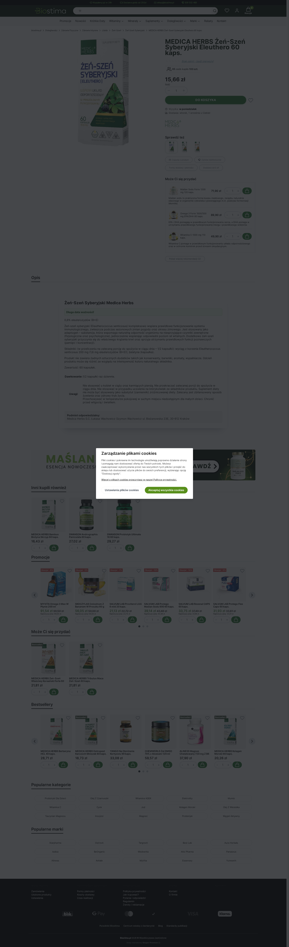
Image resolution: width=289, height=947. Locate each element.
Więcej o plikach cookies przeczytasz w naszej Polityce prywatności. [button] (139, 479)
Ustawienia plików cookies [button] (122, 490)
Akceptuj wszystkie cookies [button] (166, 490)
